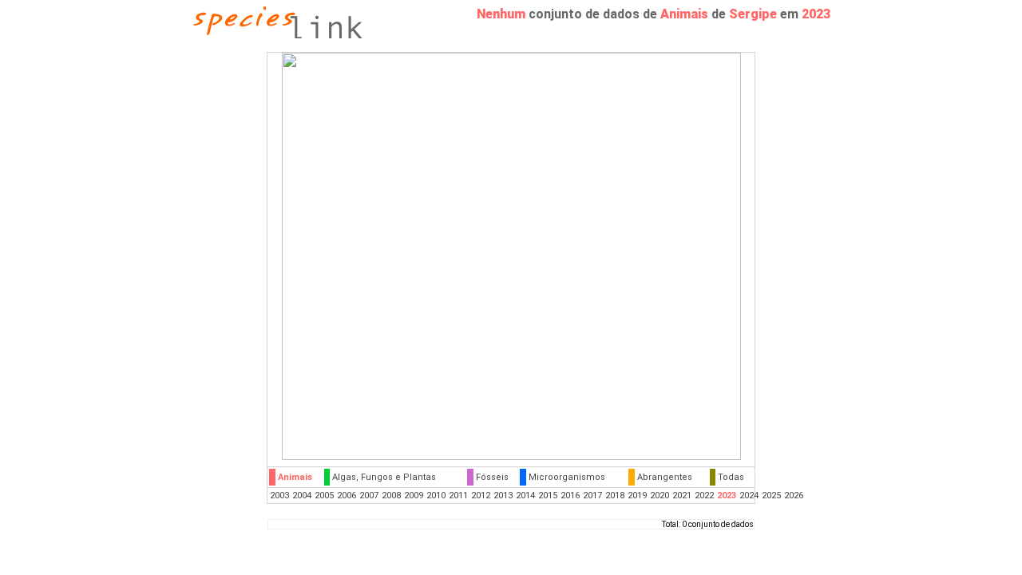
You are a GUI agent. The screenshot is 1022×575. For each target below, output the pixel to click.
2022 (704, 495)
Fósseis (492, 477)
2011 (458, 495)
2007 (368, 495)
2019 (637, 495)
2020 (659, 495)
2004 (301, 495)
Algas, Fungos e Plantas (384, 477)
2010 (436, 495)
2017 (592, 495)
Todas (731, 477)
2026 (793, 495)
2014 (525, 495)
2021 (681, 495)
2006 (346, 495)
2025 (771, 495)
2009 (413, 495)
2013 (503, 495)
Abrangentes (664, 477)
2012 (480, 495)
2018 (614, 495)
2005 (324, 495)
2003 (279, 495)
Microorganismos (567, 477)
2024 (749, 495)
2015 (547, 495)
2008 (391, 495)
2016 (570, 495)
